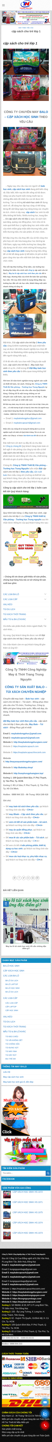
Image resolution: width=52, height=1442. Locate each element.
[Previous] (2, 925)
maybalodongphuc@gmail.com (28, 418)
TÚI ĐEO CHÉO (11, 1036)
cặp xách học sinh (21, 189)
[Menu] (3, 5)
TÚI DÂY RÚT (11, 1055)
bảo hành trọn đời (29, 435)
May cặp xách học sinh (13, 1077)
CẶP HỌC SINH (11, 1010)
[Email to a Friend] (28, 878)
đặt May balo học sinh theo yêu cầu (20, 721)
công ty (31, 270)
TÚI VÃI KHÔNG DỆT (14, 1040)
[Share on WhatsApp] (14, 878)
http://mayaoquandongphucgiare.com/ (23, 762)
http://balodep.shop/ (23, 767)
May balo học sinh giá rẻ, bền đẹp (18, 1082)
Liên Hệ (6, 1072)
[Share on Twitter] (24, 878)
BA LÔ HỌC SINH (11, 966)
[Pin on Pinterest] (33, 878)
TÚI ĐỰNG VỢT (12, 1048)
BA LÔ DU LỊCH (11, 981)
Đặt (41, 468)
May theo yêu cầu (26, 28)
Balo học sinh (32, 699)
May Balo (33, 724)
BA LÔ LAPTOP (11, 984)
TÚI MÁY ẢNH (11, 1051)
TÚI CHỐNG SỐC (12, 1044)
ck (41, 825)
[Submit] (48, 1173)
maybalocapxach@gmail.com (27, 423)
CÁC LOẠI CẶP (10, 998)
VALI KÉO (7, 1017)
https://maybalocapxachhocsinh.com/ (28, 1289)
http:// (30, 742)
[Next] (49, 925)
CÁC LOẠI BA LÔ (11, 976)
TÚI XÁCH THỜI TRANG (14, 1027)
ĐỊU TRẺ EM (10, 1059)
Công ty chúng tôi (13, 446)
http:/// (28, 773)
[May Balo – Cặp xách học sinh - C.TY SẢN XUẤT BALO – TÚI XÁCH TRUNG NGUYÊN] (26, 5)
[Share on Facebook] (19, 878)
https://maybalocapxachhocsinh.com (29, 752)
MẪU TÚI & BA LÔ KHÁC (14, 1031)
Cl (37, 825)
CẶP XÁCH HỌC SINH (13, 971)
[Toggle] (45, 594)
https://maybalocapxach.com (25, 746)
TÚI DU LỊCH (9, 1022)
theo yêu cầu (26, 472)
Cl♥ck (30, 810)
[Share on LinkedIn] (37, 878)
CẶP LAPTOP (10, 1007)
